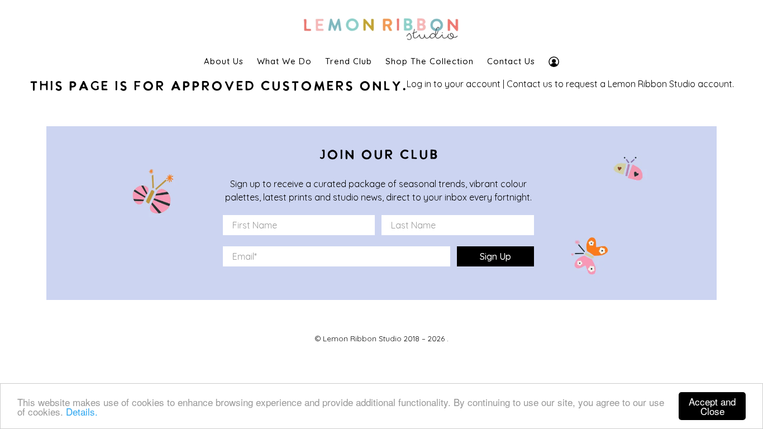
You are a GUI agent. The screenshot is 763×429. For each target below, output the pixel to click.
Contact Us (511, 61)
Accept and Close (712, 406)
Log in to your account (453, 83)
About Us (224, 61)
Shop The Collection (429, 61)
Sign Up (495, 256)
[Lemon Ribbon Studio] (381, 26)
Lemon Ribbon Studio (362, 338)
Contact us (529, 83)
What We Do (284, 61)
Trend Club (348, 61)
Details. (82, 411)
